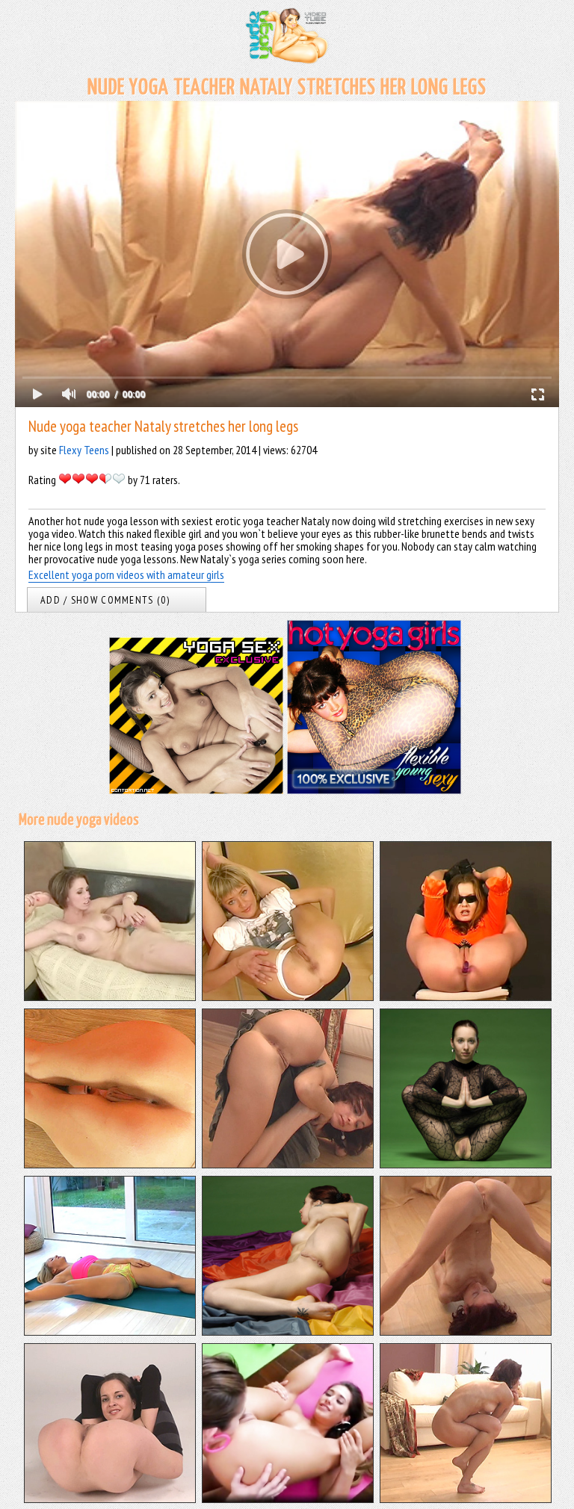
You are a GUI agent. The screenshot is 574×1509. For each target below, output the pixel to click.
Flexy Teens (84, 449)
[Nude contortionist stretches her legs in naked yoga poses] (288, 996)
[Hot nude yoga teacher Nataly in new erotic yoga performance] (288, 1331)
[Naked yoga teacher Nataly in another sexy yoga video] (466, 1331)
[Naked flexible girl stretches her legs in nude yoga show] (466, 996)
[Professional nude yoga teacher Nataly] (288, 1163)
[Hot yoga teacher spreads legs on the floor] (110, 1331)
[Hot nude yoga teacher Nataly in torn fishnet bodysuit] (466, 1163)
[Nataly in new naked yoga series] (466, 1498)
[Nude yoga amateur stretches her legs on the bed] (110, 996)
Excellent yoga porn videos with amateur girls (126, 574)
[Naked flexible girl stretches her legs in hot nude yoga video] (110, 1163)
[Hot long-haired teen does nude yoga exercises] (110, 1498)
